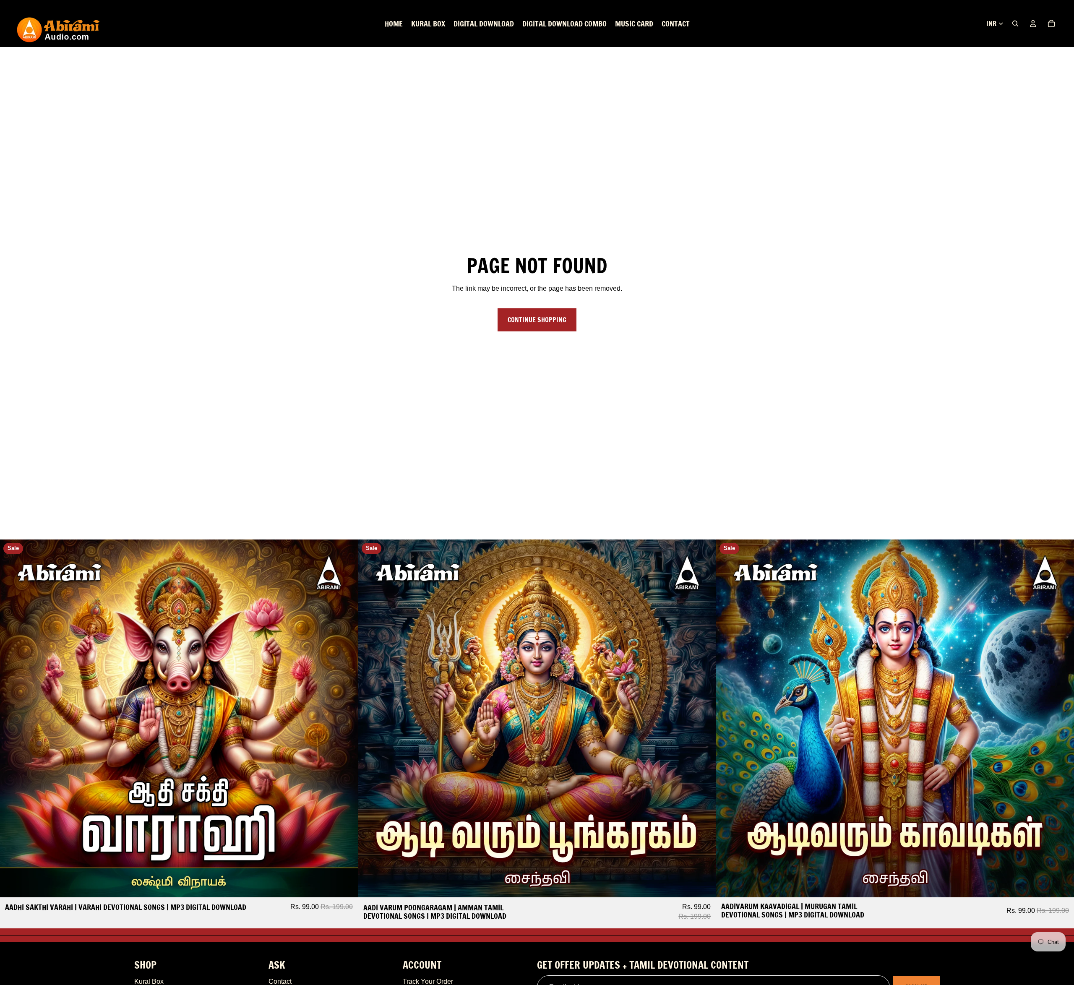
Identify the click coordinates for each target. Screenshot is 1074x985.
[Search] (1015, 23)
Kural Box (149, 981)
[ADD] (344, 884)
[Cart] (1051, 23)
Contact (280, 981)
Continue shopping (537, 319)
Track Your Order (428, 981)
